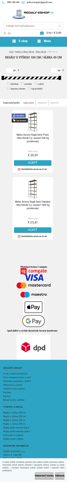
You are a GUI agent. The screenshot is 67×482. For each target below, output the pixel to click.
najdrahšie (42, 103)
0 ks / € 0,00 (54, 32)
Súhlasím (60, 475)
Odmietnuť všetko (44, 475)
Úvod (11, 52)
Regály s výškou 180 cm (24, 52)
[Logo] (33, 14)
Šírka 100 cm (41, 52)
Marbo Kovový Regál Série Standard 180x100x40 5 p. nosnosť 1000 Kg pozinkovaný (32, 205)
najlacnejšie (28, 103)
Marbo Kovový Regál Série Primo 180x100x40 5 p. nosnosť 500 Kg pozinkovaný (33, 138)
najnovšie (54, 103)
